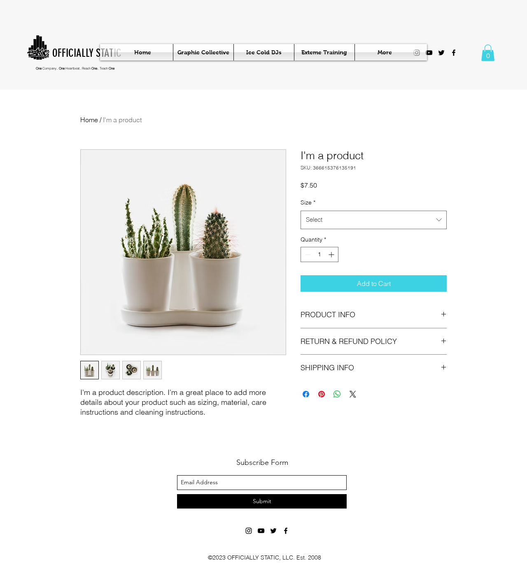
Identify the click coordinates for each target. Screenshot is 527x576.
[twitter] (441, 53)
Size (308, 202)
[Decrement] (307, 254)
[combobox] (374, 220)
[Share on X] (353, 394)
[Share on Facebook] (306, 394)
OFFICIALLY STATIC (86, 53)
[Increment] (332, 254)
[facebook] (454, 53)
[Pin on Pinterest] (321, 394)
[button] (488, 52)
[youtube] (429, 53)
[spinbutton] (319, 254)
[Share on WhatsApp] (337, 394)
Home (89, 120)
